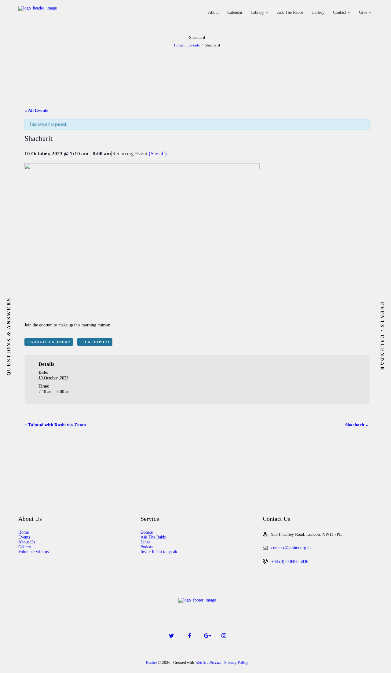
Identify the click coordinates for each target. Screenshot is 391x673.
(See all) (158, 153)
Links (145, 542)
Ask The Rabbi (153, 537)
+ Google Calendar (48, 342)
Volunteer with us (33, 552)
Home (179, 45)
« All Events (36, 110)
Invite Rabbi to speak (159, 552)
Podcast (147, 547)
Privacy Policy (236, 662)
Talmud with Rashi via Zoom (55, 424)
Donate (147, 532)
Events (194, 45)
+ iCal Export (95, 342)
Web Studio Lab (208, 662)
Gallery (24, 547)
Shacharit (356, 424)
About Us (26, 542)
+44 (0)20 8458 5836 (289, 561)
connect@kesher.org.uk (291, 548)
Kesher (151, 662)
